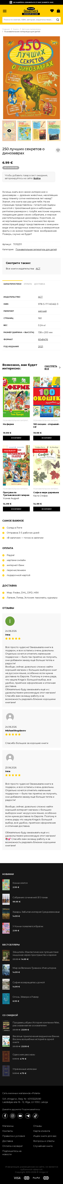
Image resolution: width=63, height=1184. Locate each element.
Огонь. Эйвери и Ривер (26, 996)
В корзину (16, 438)
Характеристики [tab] (12, 284)
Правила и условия (13, 1136)
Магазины (8, 1126)
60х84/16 (43, 339)
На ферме (8, 424)
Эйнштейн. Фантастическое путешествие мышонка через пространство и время (35, 953)
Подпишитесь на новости (11, 1153)
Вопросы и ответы (44, 1141)
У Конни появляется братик (28, 926)
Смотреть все (51, 367)
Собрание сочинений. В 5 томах (30, 897)
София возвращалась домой (29, 982)
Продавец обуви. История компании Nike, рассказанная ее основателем (36, 1024)
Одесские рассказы (24, 1054)
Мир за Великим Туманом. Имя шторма (34, 968)
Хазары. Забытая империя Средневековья (36, 911)
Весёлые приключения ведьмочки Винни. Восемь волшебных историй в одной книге (36, 1039)
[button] (4, 11)
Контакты (7, 1131)
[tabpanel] (31, 321)
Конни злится (20, 883)
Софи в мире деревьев (46, 492)
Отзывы (37, 1126)
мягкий (42, 311)
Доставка (7, 1141)
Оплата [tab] (28, 284)
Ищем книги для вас (45, 1136)
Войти (37, 178)
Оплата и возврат (12, 1146)
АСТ (38, 268)
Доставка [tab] (39, 284)
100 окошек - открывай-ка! (46, 425)
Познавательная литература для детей (36, 249)
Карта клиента (41, 1131)
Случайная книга (42, 1146)
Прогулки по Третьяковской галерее (16, 493)
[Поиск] (58, 20)
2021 (40, 346)
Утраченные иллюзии (24, 1069)
